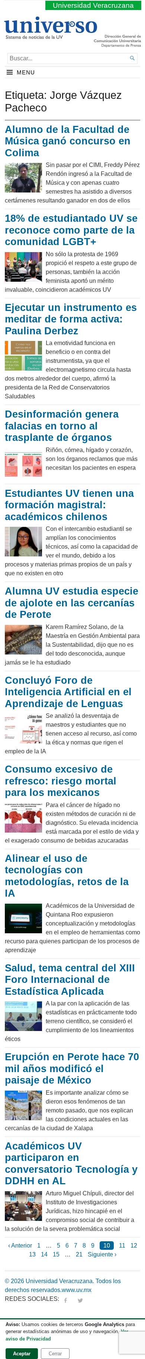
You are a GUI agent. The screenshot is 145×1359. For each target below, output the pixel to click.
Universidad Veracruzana (93, 5)
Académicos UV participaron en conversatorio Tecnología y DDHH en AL (71, 1164)
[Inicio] (50, 35)
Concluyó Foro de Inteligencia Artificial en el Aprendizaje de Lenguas (68, 692)
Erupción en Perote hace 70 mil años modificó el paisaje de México (72, 1068)
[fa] (65, 1299)
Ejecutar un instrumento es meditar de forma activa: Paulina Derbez (71, 319)
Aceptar (21, 1353)
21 (79, 1254)
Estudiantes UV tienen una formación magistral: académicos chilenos (69, 505)
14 (44, 1254)
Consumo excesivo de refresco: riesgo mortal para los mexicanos (60, 781)
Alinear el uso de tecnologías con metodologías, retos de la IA (67, 876)
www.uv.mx (76, 1290)
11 (122, 1245)
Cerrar (55, 1353)
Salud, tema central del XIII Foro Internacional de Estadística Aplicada (70, 980)
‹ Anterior (20, 1245)
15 (56, 1254)
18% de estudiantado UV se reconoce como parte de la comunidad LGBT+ (71, 230)
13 (32, 1254)
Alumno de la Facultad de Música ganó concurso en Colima (67, 141)
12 (133, 1245)
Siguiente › (102, 1254)
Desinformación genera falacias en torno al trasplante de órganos (62, 426)
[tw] (80, 1299)
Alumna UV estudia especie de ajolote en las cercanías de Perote (71, 603)
